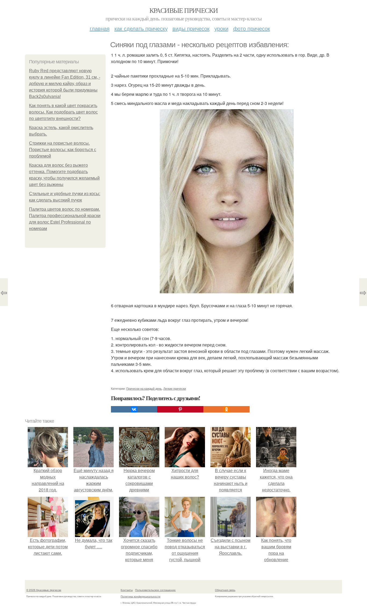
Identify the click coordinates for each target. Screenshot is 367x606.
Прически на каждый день (144, 388)
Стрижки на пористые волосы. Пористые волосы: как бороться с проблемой (62, 149)
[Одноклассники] (226, 409)
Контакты (127, 590)
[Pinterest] (180, 409)
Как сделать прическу (141, 28)
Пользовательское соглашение (155, 590)
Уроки (221, 28)
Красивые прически (183, 10)
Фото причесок (251, 28)
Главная (100, 28)
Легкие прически (174, 388)
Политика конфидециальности (140, 596)
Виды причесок (191, 28)
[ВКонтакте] (134, 409)
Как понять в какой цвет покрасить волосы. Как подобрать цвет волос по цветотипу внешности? (63, 112)
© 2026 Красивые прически (43, 590)
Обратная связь (225, 590)
